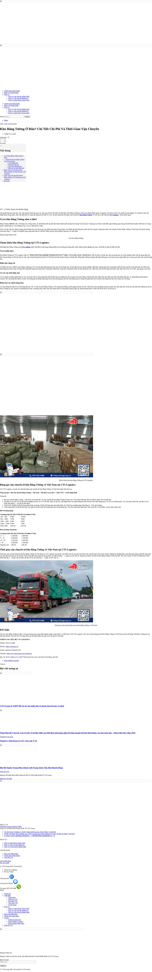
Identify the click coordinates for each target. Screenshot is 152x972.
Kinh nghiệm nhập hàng (16, 923)
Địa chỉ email (4, 960)
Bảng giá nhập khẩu (10, 914)
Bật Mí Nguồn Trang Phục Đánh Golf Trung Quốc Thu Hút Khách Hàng (31, 768)
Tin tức (6, 918)
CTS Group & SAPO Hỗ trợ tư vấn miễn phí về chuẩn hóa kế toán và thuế (32, 706)
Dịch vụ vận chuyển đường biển (18, 96)
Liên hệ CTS (8, 925)
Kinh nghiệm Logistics (11, 660)
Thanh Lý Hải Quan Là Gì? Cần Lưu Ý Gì (18, 741)
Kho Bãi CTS (12, 901)
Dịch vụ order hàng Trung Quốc (18, 100)
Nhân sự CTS (12, 899)
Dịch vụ (6, 94)
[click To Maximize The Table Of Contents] (2, 141)
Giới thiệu (7, 895)
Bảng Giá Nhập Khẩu (11, 93)
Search (2, 116)
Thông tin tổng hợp (14, 920)
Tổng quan (11, 897)
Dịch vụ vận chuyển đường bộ (18, 98)
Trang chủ (7, 894)
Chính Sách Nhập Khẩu (12, 91)
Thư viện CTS (13, 903)
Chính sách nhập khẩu (11, 916)
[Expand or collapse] (1, 145)
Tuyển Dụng (12, 905)
